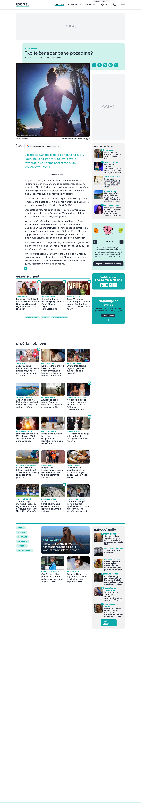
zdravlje (22, 537)
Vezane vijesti (57, 174)
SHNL (106, 4)
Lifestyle (59, 4)
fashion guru (24, 550)
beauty (21, 532)
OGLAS (70, 26)
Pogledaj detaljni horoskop (108, 264)
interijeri (22, 541)
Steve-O (45, 317)
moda (21, 528)
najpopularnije (105, 529)
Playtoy (105, 1)
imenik (97, 1)
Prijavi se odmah (108, 315)
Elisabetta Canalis (60, 317)
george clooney (32, 317)
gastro (22, 546)
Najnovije (91, 4)
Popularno (74, 4)
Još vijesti (106, 622)
